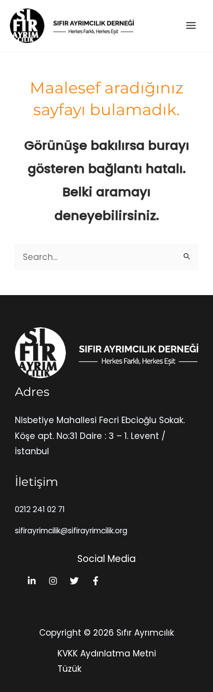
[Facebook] (95, 580)
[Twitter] (74, 580)
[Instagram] (53, 580)
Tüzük (69, 669)
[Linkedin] (31, 580)
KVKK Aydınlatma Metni (106, 653)
